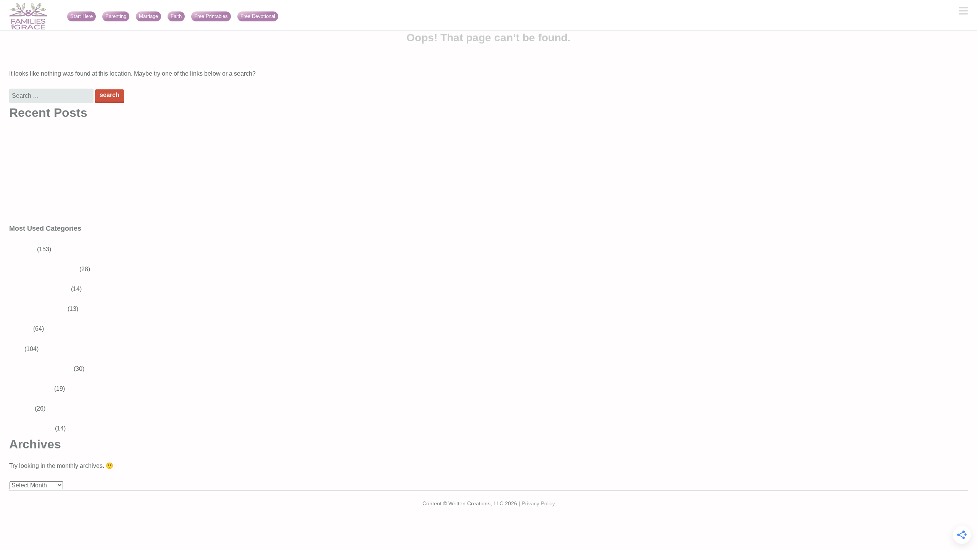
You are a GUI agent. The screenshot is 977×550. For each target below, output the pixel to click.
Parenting (115, 16)
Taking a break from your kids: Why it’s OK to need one (82, 178)
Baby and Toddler (42, 309)
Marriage (148, 16)
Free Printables (211, 16)
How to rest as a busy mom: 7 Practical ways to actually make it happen (105, 217)
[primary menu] (963, 11)
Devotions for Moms (45, 369)
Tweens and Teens (43, 289)
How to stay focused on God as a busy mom (68, 157)
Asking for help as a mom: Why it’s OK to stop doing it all (85, 197)
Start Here (81, 16)
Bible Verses (35, 388)
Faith (176, 16)
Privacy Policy (538, 503)
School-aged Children (48, 269)
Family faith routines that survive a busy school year (78, 137)
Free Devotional (257, 16)
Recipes (20, 328)
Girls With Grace (31, 428)
